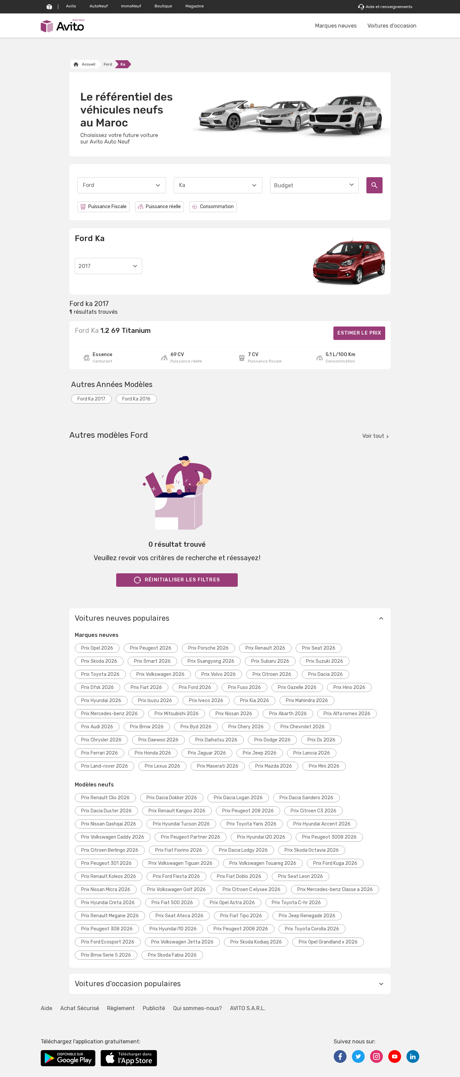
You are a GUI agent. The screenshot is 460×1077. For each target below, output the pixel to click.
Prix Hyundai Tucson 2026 (181, 824)
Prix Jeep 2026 (259, 753)
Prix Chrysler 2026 (101, 740)
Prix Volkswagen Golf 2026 (176, 889)
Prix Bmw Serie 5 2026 (106, 955)
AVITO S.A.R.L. (247, 1008)
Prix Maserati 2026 (217, 766)
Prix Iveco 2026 (206, 700)
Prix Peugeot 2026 (150, 648)
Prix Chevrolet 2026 (303, 727)
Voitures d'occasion (392, 26)
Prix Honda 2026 (153, 753)
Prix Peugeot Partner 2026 (190, 837)
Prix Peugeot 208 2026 (248, 811)
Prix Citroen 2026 (272, 674)
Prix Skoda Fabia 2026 (172, 955)
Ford (108, 64)
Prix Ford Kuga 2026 (335, 863)
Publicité (154, 1008)
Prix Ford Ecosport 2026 (107, 942)
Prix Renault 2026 (265, 648)
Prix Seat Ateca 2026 (179, 916)
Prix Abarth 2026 (288, 714)
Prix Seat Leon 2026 (300, 876)
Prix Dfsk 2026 (97, 687)
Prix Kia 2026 (254, 700)
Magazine (195, 6)
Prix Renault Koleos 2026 (108, 876)
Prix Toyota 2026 (100, 674)
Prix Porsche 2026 (208, 648)
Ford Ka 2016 (136, 399)
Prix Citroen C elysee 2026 (252, 889)
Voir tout (373, 436)
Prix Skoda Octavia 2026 (312, 850)
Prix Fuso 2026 (244, 687)
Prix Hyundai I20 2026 (261, 837)
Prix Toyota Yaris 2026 (251, 824)
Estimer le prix (359, 333)
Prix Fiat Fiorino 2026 (178, 850)
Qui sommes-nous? (197, 1008)
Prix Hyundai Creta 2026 (108, 903)
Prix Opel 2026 (97, 648)
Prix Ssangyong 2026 (211, 661)
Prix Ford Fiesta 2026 (176, 876)
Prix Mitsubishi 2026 (177, 714)
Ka (123, 64)
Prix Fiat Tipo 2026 (241, 916)
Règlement (121, 1008)
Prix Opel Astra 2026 (232, 903)
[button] (230, 618)
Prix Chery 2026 (246, 727)
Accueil (88, 64)
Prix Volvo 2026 (218, 674)
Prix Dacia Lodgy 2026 (243, 850)
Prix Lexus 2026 (162, 766)
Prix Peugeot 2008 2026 (240, 929)
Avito (71, 6)
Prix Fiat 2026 (146, 687)
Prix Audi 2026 (97, 727)
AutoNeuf (99, 6)
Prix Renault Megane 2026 (110, 916)
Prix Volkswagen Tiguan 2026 (180, 863)
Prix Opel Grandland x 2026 (328, 942)
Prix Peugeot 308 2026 (107, 929)
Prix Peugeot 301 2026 (106, 863)
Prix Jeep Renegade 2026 (307, 916)
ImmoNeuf (131, 6)
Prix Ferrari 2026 (99, 753)
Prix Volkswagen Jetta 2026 (182, 942)
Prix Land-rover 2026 (104, 766)
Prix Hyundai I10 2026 (173, 929)
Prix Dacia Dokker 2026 (171, 798)
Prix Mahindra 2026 (307, 700)
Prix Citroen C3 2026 (313, 811)
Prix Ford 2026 (195, 687)
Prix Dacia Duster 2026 (106, 811)
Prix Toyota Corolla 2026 (312, 929)
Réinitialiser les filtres (182, 580)
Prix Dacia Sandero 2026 (306, 798)
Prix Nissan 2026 (234, 714)
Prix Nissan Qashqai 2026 (108, 824)
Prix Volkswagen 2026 (160, 674)
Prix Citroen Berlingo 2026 (109, 850)
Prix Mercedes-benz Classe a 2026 (335, 889)
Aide (46, 1008)
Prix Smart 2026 (152, 661)
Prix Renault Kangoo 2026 (177, 811)
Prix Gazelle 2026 (297, 687)
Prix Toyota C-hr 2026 (296, 903)
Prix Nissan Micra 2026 (105, 889)
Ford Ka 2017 (91, 399)
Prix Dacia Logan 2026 (238, 798)
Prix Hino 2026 (349, 687)
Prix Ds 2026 (321, 740)
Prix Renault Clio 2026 (105, 798)
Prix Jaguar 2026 (207, 753)
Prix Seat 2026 (318, 648)
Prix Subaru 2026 (270, 661)
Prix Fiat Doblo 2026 (239, 876)
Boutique (163, 6)
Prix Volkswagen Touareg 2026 (262, 863)
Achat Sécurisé (79, 1008)
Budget (283, 185)
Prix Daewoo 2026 (158, 740)
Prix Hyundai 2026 (101, 700)
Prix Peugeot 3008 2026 (329, 837)
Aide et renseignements (389, 6)
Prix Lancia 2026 (311, 753)
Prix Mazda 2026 (273, 766)
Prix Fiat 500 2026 (172, 903)
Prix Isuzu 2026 (155, 700)
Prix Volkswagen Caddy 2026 (112, 837)
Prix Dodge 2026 (272, 740)
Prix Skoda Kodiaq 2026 (256, 942)
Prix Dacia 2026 (325, 674)
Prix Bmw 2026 (147, 727)
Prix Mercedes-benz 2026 (109, 714)
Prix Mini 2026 (324, 766)
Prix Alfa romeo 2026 (347, 714)
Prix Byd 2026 (195, 727)
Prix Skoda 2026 (99, 661)
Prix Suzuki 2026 (324, 661)
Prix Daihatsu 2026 (216, 740)
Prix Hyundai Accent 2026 (322, 824)
